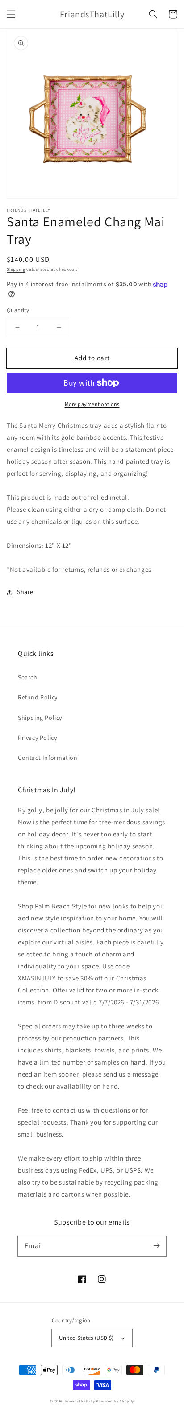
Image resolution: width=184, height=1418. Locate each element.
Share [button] (25, 592)
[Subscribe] (156, 1246)
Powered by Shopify (115, 1400)
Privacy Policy (37, 738)
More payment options (92, 404)
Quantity (18, 310)
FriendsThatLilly (80, 1400)
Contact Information (47, 758)
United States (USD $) (86, 1338)
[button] (11, 14)
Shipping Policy (40, 718)
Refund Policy (38, 697)
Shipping (16, 269)
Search (28, 677)
